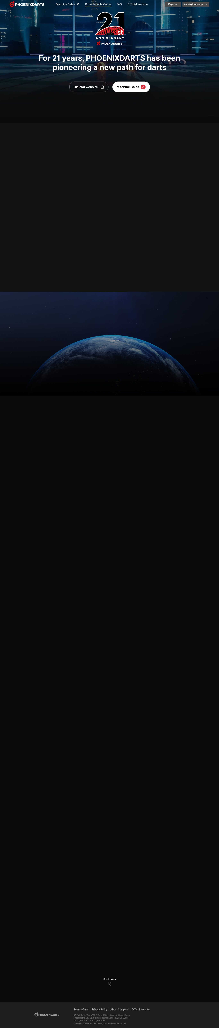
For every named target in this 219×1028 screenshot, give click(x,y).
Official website (137, 4)
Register (173, 4)
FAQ (119, 4)
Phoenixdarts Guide (98, 4)
